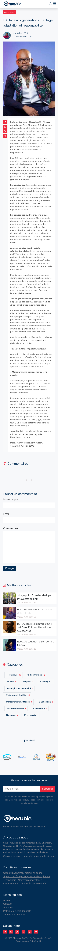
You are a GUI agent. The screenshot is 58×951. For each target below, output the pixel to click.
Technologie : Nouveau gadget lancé (22, 880)
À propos (8, 907)
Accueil (7, 900)
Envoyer (9, 568)
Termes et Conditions (14, 914)
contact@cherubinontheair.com (38, 856)
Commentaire (10, 528)
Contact (7, 904)
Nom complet (11, 499)
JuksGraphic (36, 941)
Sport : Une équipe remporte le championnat (26, 876)
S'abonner (47, 788)
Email (6, 514)
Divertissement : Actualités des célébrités (24, 883)
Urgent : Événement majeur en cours (22, 873)
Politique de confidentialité (17, 911)
